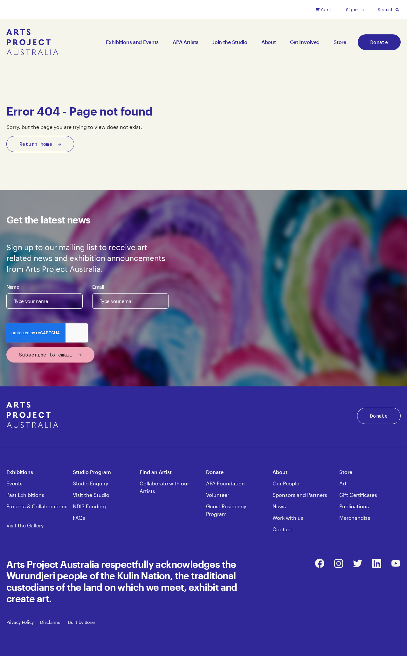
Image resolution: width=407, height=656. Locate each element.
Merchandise (354, 518)
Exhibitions (19, 472)
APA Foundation (225, 483)
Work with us (287, 518)
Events (14, 483)
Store (340, 42)
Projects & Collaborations (36, 506)
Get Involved (305, 42)
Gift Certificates (358, 495)
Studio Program (92, 472)
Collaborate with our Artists (164, 487)
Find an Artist (156, 472)
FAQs (79, 518)
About (268, 42)
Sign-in (355, 9)
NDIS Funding (89, 506)
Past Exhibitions (25, 495)
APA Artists (185, 42)
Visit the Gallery (25, 525)
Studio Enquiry (90, 483)
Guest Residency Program (226, 510)
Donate (379, 42)
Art (343, 483)
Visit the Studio (91, 495)
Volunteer (217, 495)
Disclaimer (51, 622)
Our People (285, 483)
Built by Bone (81, 622)
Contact (282, 529)
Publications (354, 506)
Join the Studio (229, 42)
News (279, 506)
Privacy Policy (20, 622)
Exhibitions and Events (132, 42)
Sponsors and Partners (299, 495)
